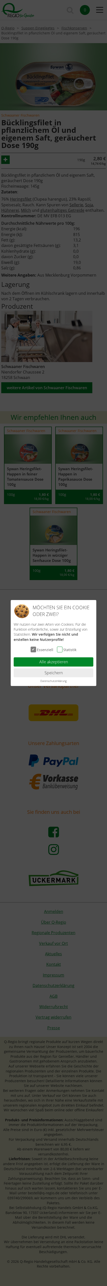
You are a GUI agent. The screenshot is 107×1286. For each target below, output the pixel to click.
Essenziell (45, 649)
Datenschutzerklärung (53, 681)
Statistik (69, 649)
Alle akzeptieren (53, 662)
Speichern (54, 673)
